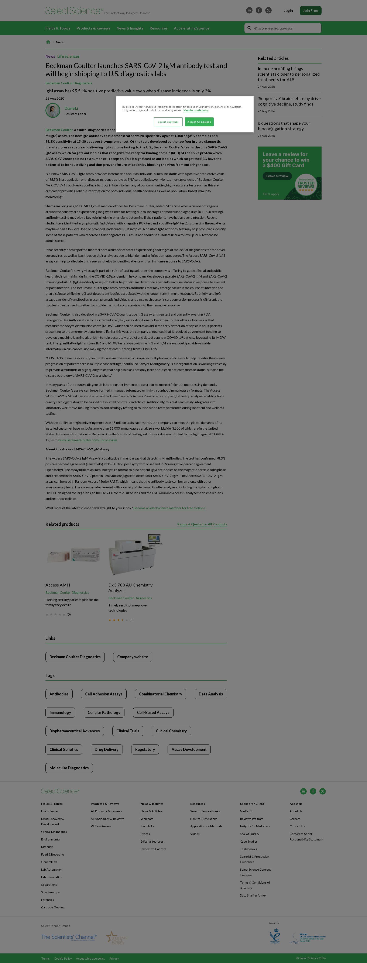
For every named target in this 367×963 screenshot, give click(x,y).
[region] (185, 114)
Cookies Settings (168, 121)
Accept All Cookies (199, 121)
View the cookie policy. (196, 110)
